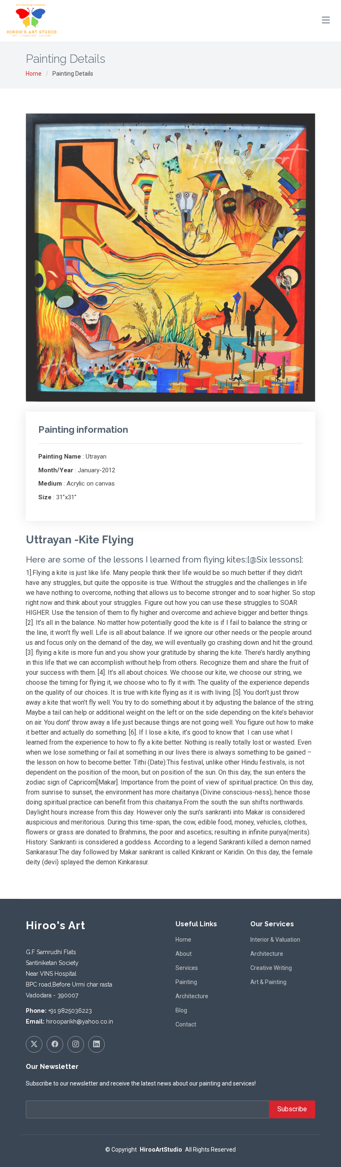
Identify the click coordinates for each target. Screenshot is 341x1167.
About (183, 954)
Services (186, 968)
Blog (181, 1010)
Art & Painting (268, 982)
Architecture (191, 996)
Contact (185, 1024)
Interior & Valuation (275, 939)
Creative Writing (271, 968)
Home (34, 73)
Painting (186, 982)
